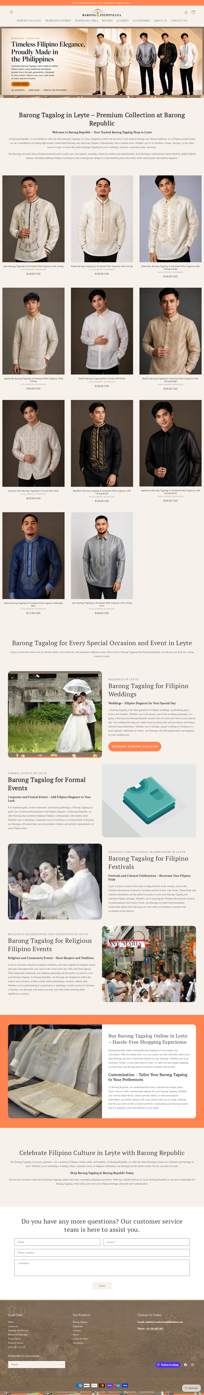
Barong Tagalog (80, 1322)
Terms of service (115, 1392)
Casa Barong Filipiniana (67, 1392)
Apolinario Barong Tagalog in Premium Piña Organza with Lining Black (170, 492)
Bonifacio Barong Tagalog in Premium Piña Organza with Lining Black (102, 492)
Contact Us (13, 1326)
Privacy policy (100, 1392)
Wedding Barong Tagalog (135, 746)
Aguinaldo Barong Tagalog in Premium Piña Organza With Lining (33, 380)
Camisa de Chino (80, 1339)
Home (10, 1322)
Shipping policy (130, 1392)
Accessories (78, 1343)
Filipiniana (78, 1326)
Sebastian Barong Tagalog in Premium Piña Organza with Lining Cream (170, 267)
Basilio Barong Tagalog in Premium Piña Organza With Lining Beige (170, 380)
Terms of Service (15, 1343)
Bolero (76, 1334)
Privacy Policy (14, 1339)
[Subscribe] (61, 1364)
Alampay (77, 1330)
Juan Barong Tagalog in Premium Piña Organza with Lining (33, 266)
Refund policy (86, 1392)
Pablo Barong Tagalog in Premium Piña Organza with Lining (102, 266)
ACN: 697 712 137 (16, 1347)
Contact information (146, 1392)
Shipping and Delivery (18, 1330)
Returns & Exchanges (17, 1334)
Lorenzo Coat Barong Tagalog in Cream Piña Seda (33, 490)
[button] (11, 12)
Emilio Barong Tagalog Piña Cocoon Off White (102, 378)
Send (102, 1285)
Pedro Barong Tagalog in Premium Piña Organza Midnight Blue (33, 604)
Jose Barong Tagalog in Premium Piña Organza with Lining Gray (102, 604)
